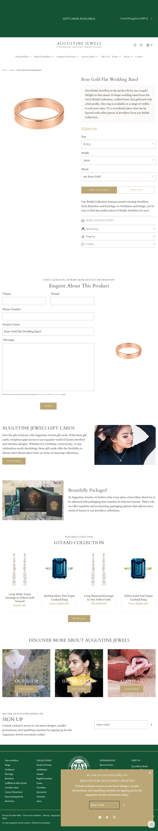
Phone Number (11, 309)
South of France (44, 765)
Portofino (41, 787)
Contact (139, 56)
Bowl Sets (9, 801)
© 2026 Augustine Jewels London (16, 823)
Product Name (11, 324)
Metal (84, 169)
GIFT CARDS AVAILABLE (79, 18)
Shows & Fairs (106, 765)
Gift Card (105, 56)
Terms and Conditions (32, 815)
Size (83, 137)
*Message (8, 340)
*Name (6, 294)
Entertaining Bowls (14, 796)
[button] (118, 229)
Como (39, 783)
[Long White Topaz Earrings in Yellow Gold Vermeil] (19, 569)
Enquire (136, 190)
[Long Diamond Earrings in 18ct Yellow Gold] (98, 569)
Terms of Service (55, 394)
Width (85, 153)
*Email (55, 294)
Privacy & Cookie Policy (11, 815)
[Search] (135, 45)
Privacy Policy (42, 394)
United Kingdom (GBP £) (134, 18)
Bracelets (9, 778)
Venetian (41, 796)
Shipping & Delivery (59, 815)
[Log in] (141, 45)
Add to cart (99, 190)
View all (79, 618)
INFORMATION (107, 760)
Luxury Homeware (14, 792)
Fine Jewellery (12, 760)
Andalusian (42, 769)
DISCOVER (14, 461)
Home (4, 70)
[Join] (151, 725)
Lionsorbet (46, 823)
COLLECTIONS (44, 760)
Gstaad (40, 774)
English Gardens (44, 778)
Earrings (9, 774)
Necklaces (10, 769)
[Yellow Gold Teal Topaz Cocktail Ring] (138, 569)
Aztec (39, 801)
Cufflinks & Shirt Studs (16, 783)
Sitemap (46, 815)
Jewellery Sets (12, 787)
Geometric (42, 792)
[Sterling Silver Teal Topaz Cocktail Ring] (59, 569)
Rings (12, 70)
